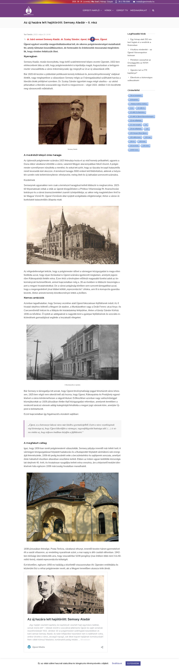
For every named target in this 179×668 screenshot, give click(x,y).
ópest (84, 39)
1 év (131, 108)
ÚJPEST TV (122, 10)
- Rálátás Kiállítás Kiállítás (138, 104)
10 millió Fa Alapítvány (137, 112)
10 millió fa (141, 108)
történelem (93, 39)
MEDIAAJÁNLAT (138, 10)
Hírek (108, 10)
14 (146, 124)
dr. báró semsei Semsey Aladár (43, 39)
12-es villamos (135, 120)
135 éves (146, 145)
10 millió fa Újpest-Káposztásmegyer (142, 116)
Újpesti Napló (91, 10)
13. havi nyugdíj (135, 124)
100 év (132, 141)
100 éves (142, 141)
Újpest (103, 39)
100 (147, 129)
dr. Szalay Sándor (70, 39)
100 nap (148, 137)
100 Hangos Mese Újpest (138, 133)
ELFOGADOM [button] (133, 663)
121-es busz (134, 145)
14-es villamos (135, 129)
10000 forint (134, 150)
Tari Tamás (28, 35)
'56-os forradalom (135, 95)
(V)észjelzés (134, 99)
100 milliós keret (135, 137)
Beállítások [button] (117, 663)
